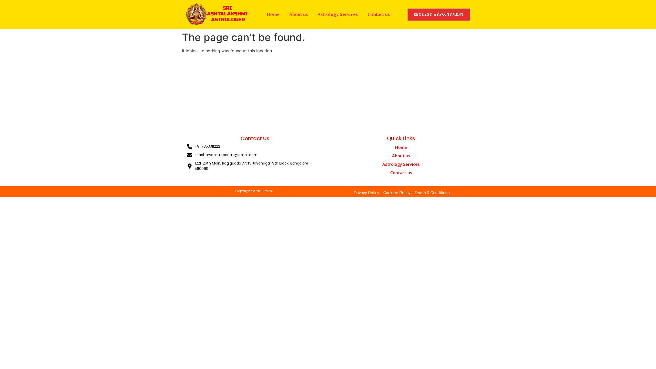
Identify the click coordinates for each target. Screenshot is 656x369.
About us (298, 14)
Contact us (378, 14)
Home (273, 14)
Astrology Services (337, 14)
